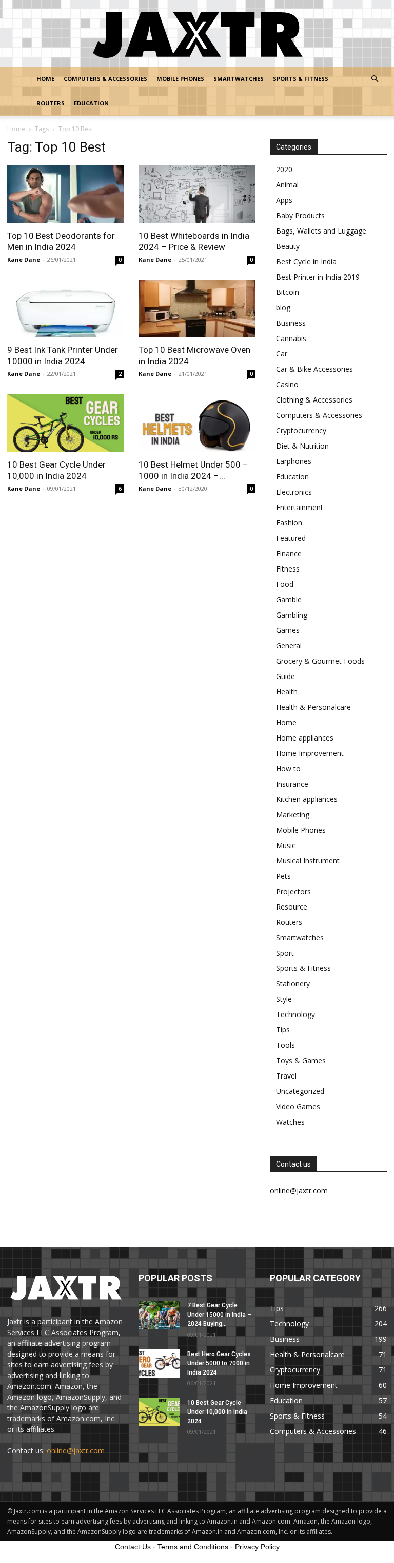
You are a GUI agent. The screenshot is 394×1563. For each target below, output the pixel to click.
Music (286, 845)
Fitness (288, 569)
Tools (285, 1045)
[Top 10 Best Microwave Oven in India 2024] (197, 309)
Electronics (294, 492)
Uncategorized (300, 1091)
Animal (287, 184)
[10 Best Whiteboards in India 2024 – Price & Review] (197, 194)
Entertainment (299, 507)
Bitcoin (287, 292)
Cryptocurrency (301, 430)
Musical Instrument (308, 860)
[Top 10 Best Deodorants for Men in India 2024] (65, 194)
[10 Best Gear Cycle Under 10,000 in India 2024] (65, 423)
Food (284, 584)
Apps (284, 200)
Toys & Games (301, 1060)
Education (91, 103)
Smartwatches (238, 78)
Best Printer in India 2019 (318, 277)
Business (291, 323)
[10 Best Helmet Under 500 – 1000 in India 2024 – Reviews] (197, 423)
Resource (291, 907)
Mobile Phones (180, 78)
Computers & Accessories (105, 78)
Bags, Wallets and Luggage (321, 231)
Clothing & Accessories (314, 400)
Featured (291, 538)
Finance (289, 553)
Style (284, 999)
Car (281, 353)
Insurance (292, 784)
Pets (283, 876)
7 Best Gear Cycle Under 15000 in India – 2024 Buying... (219, 1314)
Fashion (289, 522)
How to (288, 768)
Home (45, 78)
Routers (50, 103)
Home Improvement (310, 753)
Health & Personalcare (313, 707)
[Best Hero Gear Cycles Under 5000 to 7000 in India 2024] (159, 1363)
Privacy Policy (257, 1547)
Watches (290, 1122)
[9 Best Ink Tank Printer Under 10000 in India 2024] (65, 309)
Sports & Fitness (300, 78)
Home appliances (304, 738)
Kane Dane (23, 259)
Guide (285, 676)
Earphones (293, 461)
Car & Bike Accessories (314, 369)
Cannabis (291, 338)
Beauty (288, 246)
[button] (374, 79)
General (289, 645)
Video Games (298, 1106)
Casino (287, 384)
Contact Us (133, 1547)
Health (287, 691)
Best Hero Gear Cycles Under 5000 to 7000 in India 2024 (219, 1363)
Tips (283, 1029)
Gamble (289, 599)
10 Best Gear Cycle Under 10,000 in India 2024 (217, 1412)
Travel (286, 1076)
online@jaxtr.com (76, 1450)
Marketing (292, 814)
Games (288, 630)
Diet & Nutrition (302, 446)
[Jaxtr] (197, 34)
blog (283, 307)
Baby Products (300, 215)
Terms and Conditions (192, 1547)
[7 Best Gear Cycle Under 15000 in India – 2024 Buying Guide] (159, 1315)
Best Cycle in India (306, 261)
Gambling (291, 615)
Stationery (293, 983)
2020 (284, 169)
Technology (295, 1014)
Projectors (293, 891)
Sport (285, 953)
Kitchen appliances (307, 799)
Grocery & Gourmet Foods (320, 661)
